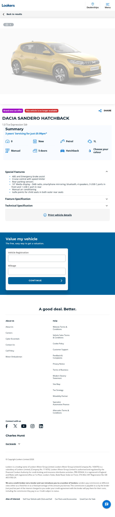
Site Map (56, 384)
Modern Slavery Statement (59, 377)
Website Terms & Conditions (60, 328)
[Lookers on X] (15, 426)
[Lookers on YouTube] (23, 426)
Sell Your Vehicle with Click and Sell (37, 499)
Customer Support (60, 349)
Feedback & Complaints (58, 356)
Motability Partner (60, 396)
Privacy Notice (59, 364)
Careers (9, 333)
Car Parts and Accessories (66, 499)
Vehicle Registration (18, 252)
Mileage (12, 265)
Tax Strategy (58, 390)
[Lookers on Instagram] (32, 426)
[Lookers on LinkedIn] (40, 426)
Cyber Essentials (12, 339)
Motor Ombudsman (14, 357)
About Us (9, 327)
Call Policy (10, 351)
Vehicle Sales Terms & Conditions (61, 336)
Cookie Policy (58, 343)
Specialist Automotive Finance (61, 403)
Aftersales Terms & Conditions (61, 411)
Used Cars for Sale (87, 499)
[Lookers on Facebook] (6, 426)
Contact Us (10, 345)
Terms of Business (60, 370)
